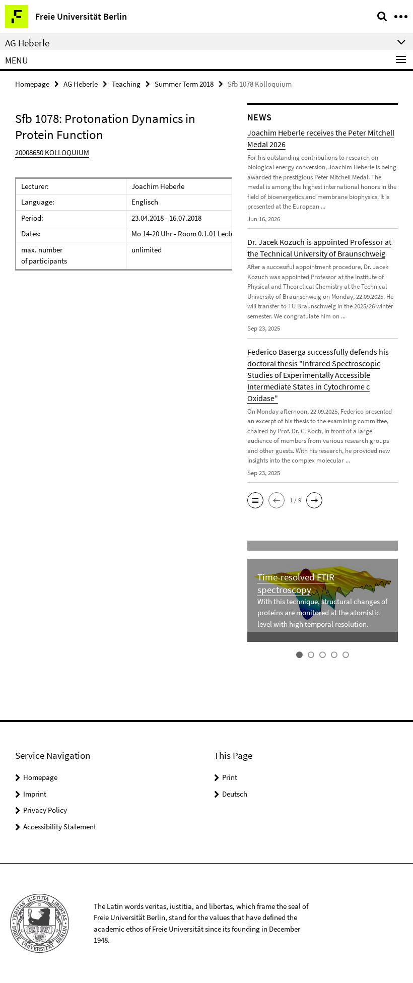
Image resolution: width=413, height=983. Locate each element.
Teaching (126, 84)
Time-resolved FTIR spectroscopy (295, 583)
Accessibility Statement (59, 826)
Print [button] (229, 777)
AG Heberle (80, 84)
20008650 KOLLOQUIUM (52, 152)
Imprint (34, 794)
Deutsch (234, 794)
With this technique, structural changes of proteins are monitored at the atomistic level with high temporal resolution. (322, 613)
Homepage (32, 84)
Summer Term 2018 (184, 84)
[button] (255, 500)
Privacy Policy (45, 810)
